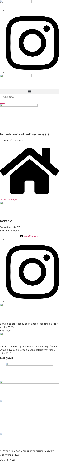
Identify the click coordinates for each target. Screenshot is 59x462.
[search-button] (2, 102)
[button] (29, 91)
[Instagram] (32, 72)
